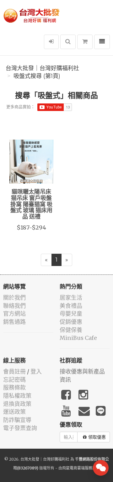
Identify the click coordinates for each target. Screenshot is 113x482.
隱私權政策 (17, 395)
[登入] (51, 42)
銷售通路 (14, 321)
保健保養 (71, 330)
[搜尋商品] (68, 42)
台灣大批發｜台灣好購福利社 (42, 68)
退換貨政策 (17, 403)
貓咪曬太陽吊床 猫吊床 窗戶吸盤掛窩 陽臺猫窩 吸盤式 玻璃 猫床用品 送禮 (31, 204)
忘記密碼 (14, 379)
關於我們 (14, 297)
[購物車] (85, 42)
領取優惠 (97, 437)
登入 (36, 371)
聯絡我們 (14, 305)
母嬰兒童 (71, 313)
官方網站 (14, 313)
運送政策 (14, 411)
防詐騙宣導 (17, 420)
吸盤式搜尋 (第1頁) (36, 76)
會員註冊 (14, 371)
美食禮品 (71, 305)
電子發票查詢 (20, 428)
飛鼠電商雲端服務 (77, 468)
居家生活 (71, 297)
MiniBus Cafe (78, 337)
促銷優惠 (71, 321)
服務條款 (14, 387)
